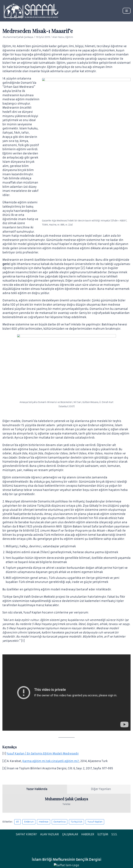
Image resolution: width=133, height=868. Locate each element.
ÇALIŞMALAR (70, 834)
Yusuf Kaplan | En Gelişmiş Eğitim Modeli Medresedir (42, 753)
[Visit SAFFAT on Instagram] (62, 847)
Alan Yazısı (58, 37)
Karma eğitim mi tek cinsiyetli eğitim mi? (50, 761)
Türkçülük (76, 821)
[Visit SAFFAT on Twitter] (68, 847)
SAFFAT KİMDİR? (26, 834)
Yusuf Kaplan (94, 821)
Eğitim (69, 37)
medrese (43, 821)
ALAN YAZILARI (49, 834)
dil (17, 821)
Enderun (29, 821)
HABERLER (87, 834)
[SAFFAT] (30, 10)
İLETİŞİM (102, 834)
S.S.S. (114, 834)
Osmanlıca (60, 821)
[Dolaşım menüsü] (127, 11)
